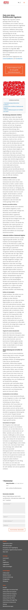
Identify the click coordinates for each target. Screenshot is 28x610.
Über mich (5, 552)
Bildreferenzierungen (8, 606)
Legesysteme (6, 564)
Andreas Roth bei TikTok (9, 598)
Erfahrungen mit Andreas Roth (10, 589)
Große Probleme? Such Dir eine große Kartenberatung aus (14, 70)
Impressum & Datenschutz (9, 602)
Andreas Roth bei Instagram (10, 593)
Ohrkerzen (5, 581)
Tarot (4, 560)
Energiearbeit (6, 579)
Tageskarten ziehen (7, 543)
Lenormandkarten (8, 58)
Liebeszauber (6, 573)
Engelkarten (6, 562)
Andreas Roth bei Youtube (9, 596)
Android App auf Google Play (10, 600)
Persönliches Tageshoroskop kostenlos (12, 549)
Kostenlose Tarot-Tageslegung (10, 547)
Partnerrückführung (8, 577)
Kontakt (5, 587)
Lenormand (6, 558)
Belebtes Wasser (7, 575)
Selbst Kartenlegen (7, 566)
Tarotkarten (19, 58)
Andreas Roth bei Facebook (9, 591)
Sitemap (5, 604)
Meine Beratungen (7, 545)
